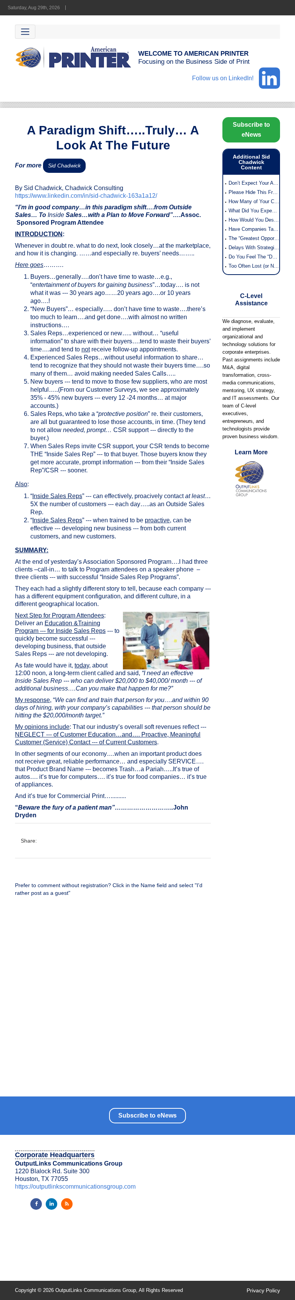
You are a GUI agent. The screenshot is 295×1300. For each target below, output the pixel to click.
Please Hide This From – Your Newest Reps (254, 192)
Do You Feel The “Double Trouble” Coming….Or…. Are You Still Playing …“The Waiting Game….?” (254, 257)
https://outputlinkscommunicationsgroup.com (75, 1186)
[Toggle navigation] (25, 32)
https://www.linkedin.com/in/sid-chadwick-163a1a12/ (86, 195)
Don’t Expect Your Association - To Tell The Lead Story (254, 183)
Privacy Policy (263, 1290)
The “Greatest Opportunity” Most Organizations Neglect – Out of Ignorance (254, 238)
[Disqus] (113, 1000)
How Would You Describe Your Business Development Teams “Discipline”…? (254, 220)
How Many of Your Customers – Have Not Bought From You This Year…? (254, 201)
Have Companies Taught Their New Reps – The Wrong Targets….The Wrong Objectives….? (254, 229)
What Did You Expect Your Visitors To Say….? (254, 211)
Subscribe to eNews (251, 129)
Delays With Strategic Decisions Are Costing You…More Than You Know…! (254, 247)
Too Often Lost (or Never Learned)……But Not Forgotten (254, 266)
